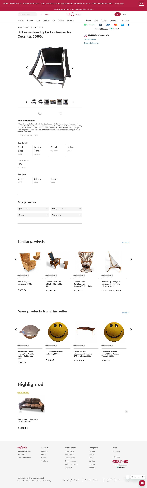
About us (44, 451)
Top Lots (104, 20)
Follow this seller (90, 39)
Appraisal (68, 467)
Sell (117, 14)
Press (43, 454)
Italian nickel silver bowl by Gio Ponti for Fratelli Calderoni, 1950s (26, 354)
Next (72, 67)
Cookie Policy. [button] (119, 3)
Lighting (46, 20)
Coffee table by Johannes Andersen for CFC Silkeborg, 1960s (83, 353)
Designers (114, 20)
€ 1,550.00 (23, 427)
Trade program (70, 461)
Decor (38, 20)
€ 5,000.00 (116, 290)
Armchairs (39, 27)
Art (54, 20)
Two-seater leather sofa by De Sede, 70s (28, 420)
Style (96, 20)
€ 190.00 (50, 360)
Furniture (21, 20)
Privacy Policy (36, 481)
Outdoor (61, 20)
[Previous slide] (20, 411)
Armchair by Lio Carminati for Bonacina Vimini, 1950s (83, 283)
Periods (88, 20)
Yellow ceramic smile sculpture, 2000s (54, 352)
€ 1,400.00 (79, 360)
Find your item (70, 458)
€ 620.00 (106, 360)
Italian (70, 147)
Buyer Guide (69, 451)
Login (124, 14)
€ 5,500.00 (106, 290)
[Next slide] (126, 411)
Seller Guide (69, 454)
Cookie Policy (47, 481)
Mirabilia (70, 20)
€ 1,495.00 (51, 290)
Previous (26, 67)
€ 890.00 (22, 290)
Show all (124, 242)
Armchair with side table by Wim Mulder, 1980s (54, 283)
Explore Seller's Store (91, 43)
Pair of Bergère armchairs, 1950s (25, 282)
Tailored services (71, 464)
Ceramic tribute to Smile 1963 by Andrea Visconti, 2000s (110, 353)
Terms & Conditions (24, 481)
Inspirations (125, 20)
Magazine (116, 451)
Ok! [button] (141, 3)
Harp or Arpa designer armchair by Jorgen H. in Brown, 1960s (111, 283)
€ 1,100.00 (78, 290)
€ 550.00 (22, 362)
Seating (30, 20)
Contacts (44, 461)
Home (20, 27)
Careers (44, 458)
